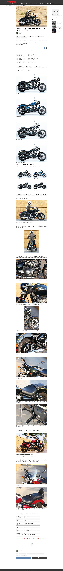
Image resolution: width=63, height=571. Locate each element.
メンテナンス (54, 14)
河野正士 (20, 33)
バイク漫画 (53, 11)
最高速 (57, 14)
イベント (57, 11)
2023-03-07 (20, 32)
